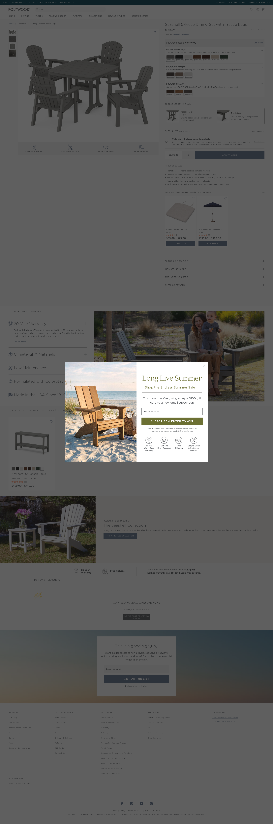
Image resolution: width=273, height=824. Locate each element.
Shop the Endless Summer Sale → (172, 387)
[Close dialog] (203, 366)
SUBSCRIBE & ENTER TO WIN (172, 421)
